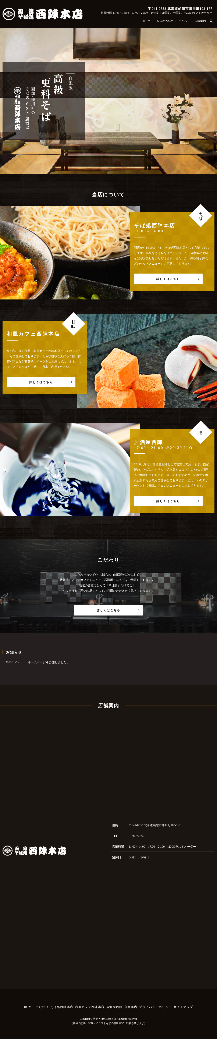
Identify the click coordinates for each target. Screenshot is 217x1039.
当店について (165, 21)
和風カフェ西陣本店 (89, 1007)
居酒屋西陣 (114, 1007)
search (213, 20)
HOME (147, 21)
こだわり (184, 21)
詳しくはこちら (168, 279)
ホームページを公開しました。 (49, 662)
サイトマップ (183, 1007)
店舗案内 (200, 21)
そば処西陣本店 (61, 1007)
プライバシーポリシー (155, 1007)
